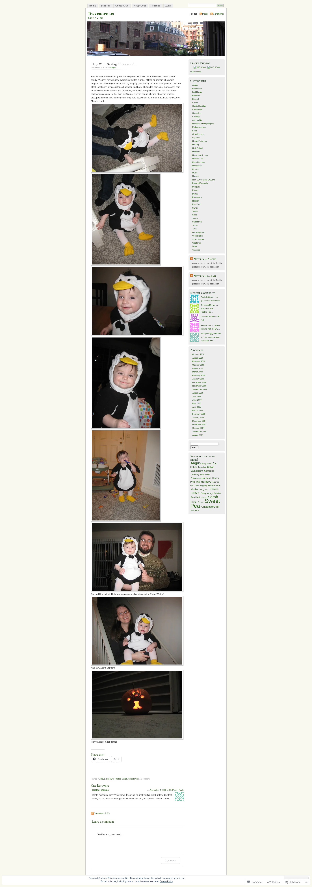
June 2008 (197, 400)
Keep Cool (140, 6)
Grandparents (198, 134)
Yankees (196, 250)
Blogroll (105, 6)
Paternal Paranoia (200, 183)
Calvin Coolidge (199, 106)
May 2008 (196, 403)
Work (194, 246)
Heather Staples (100, 790)
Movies (195, 169)
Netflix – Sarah (205, 276)
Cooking (196, 117)
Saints (195, 208)
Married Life (197, 159)
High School (197, 148)
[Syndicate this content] (191, 259)
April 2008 (196, 407)
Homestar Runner (200, 155)
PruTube (156, 6)
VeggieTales (197, 236)
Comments (218, 14)
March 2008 (197, 410)
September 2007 (199, 431)
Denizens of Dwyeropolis (203, 124)
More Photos (196, 71)
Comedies (196, 113)
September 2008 (199, 389)
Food (194, 131)
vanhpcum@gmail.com (211, 333)
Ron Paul (196, 204)
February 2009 (198, 375)
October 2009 (198, 365)
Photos (118, 779)
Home (92, 6)
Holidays (110, 779)
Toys (194, 229)
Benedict (196, 95)
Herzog (195, 145)
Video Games (198, 239)
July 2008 (196, 396)
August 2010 (197, 358)
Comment (170, 860)
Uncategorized (198, 232)
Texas (195, 225)
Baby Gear (197, 88)
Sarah (124, 779)
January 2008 (198, 417)
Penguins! (196, 187)
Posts (205, 14)
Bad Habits (197, 92)
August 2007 (197, 435)
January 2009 (198, 379)
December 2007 (199, 421)
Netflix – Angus (205, 259)
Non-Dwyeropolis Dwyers (203, 180)
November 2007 (199, 424)
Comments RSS (102, 813)
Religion (195, 201)
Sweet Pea (133, 779)
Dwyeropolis (101, 13)
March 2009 (197, 372)
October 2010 (198, 354)
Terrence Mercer (208, 305)
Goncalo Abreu (207, 316)
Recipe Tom (206, 325)
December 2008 (199, 382)
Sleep (194, 215)
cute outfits (197, 120)
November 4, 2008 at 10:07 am (163, 790)
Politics (195, 194)
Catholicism (197, 110)
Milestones (197, 166)
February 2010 (198, 361)
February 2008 (198, 414)
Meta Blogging (198, 162)
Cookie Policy (166, 881)
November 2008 (199, 386)
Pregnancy (197, 197)
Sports (195, 218)
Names (195, 176)
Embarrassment (199, 127)
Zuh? (168, 6)
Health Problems (199, 141)
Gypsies (196, 137)
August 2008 (197, 393)
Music (195, 173)
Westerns (196, 243)
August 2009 (197, 368)
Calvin (195, 103)
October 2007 (198, 428)
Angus (113, 67)
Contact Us (122, 6)
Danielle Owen (207, 297)
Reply (181, 790)
